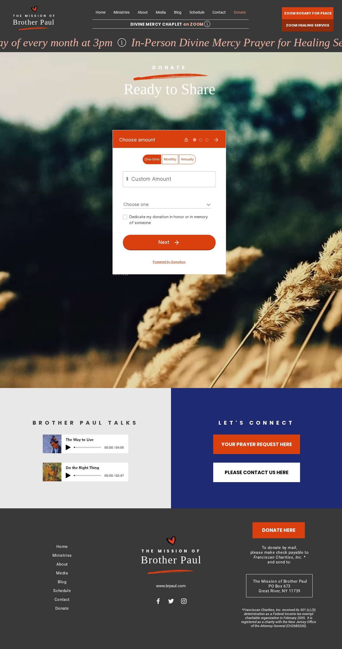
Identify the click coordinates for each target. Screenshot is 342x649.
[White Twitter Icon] (171, 601)
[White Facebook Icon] (158, 601)
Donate (62, 608)
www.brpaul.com (171, 585)
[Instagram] (184, 601)
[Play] (68, 447)
